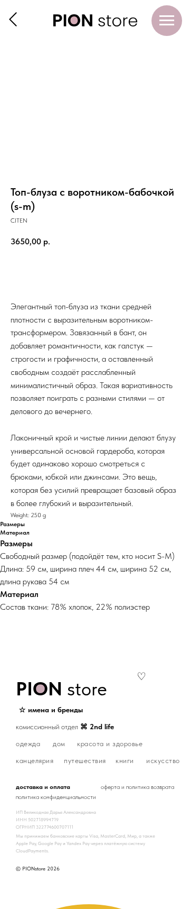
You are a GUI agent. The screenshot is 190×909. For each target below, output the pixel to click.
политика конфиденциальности (56, 797)
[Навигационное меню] (166, 20)
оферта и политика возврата (137, 787)
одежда (28, 743)
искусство (163, 760)
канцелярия (34, 760)
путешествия (85, 760)
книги (125, 760)
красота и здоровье (109, 743)
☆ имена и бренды (51, 709)
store (61, 688)
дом (59, 743)
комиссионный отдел (65, 726)
